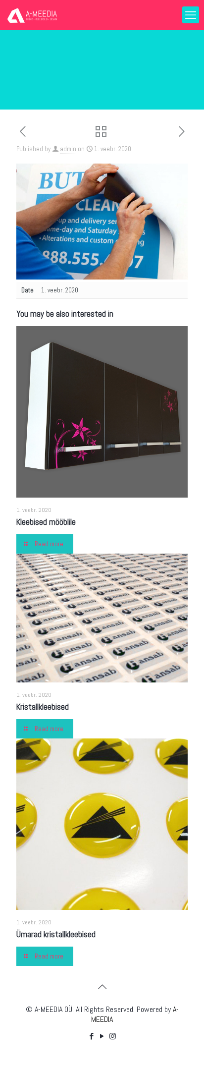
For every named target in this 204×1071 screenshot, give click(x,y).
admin (68, 149)
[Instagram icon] (112, 1036)
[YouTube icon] (102, 1036)
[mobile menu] (190, 14)
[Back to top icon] (102, 986)
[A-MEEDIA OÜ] (32, 14)
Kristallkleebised (42, 706)
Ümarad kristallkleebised (56, 934)
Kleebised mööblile (46, 521)
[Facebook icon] (92, 1036)
